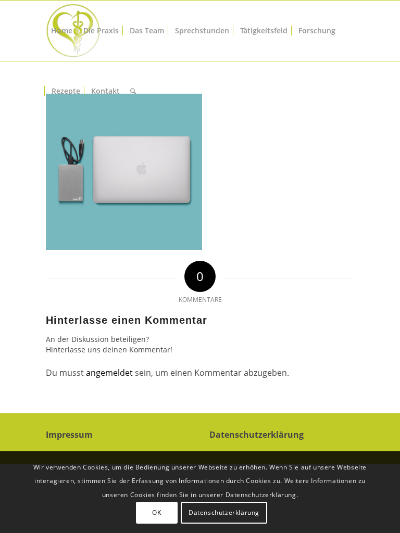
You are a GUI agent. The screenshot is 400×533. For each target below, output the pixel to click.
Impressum (69, 434)
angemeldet (109, 372)
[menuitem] (62, 31)
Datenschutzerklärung (256, 434)
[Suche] (133, 91)
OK (156, 512)
